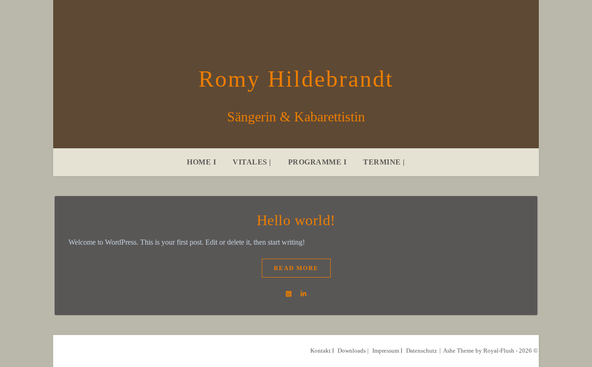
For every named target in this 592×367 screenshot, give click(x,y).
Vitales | (252, 162)
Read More (296, 268)
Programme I (317, 162)
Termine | (384, 162)
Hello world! (296, 220)
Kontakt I (322, 350)
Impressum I (387, 350)
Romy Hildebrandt (296, 79)
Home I (201, 162)
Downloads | (353, 350)
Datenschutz (421, 350)
